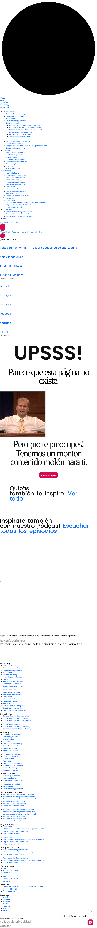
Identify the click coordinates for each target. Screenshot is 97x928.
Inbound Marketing (13, 189)
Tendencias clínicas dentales (20, 134)
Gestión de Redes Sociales (15, 177)
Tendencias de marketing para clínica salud (25, 130)
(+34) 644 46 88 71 (11, 275)
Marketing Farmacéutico (15, 116)
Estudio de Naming (13, 168)
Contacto (6, 873)
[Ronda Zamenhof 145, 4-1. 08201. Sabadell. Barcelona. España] (2, 243)
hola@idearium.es (11, 257)
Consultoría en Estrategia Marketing (19, 216)
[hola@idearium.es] (2, 252)
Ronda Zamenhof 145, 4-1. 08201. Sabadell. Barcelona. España (38, 247)
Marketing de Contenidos (15, 184)
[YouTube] (2, 318)
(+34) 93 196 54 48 (11, 266)
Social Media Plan (12, 180)
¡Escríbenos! (4, 335)
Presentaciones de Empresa (16, 162)
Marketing (7, 171)
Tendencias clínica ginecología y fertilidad (24, 125)
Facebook (6, 313)
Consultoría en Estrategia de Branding (20, 214)
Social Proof (10, 187)
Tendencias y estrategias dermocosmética (25, 127)
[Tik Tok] (2, 327)
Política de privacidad (15, 922)
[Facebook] (2, 309)
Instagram (6, 295)
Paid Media (10, 166)
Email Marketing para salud (16, 121)
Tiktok (5, 911)
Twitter (5, 904)
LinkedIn (5, 286)
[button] (10, 511)
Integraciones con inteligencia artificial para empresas (26, 146)
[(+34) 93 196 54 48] (2, 261)
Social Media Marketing (11, 668)
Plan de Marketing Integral (16, 191)
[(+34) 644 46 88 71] (2, 270)
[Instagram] (2, 290)
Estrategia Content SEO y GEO (17, 148)
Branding (6, 150)
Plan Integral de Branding (15, 152)
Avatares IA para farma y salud (17, 114)
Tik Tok (4, 332)
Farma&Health (8, 112)
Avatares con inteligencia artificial (18, 141)
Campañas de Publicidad (15, 159)
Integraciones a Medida (14, 207)
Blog (4, 218)
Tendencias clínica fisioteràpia (20, 132)
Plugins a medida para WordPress (18, 205)
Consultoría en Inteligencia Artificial (19, 143)
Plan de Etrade (11, 193)
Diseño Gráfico (11, 157)
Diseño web (10, 200)
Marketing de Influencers (15, 182)
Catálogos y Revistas (14, 164)
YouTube (5, 323)
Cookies (5, 926)
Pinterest (6, 906)
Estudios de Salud (12, 123)
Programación (8, 198)
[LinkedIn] (2, 281)
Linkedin (6, 897)
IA (3, 139)
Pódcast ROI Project (10, 870)
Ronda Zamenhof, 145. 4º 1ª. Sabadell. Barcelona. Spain (23, 887)
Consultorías (8, 209)
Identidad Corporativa (14, 155)
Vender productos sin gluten (19, 137)
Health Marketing (12, 118)
